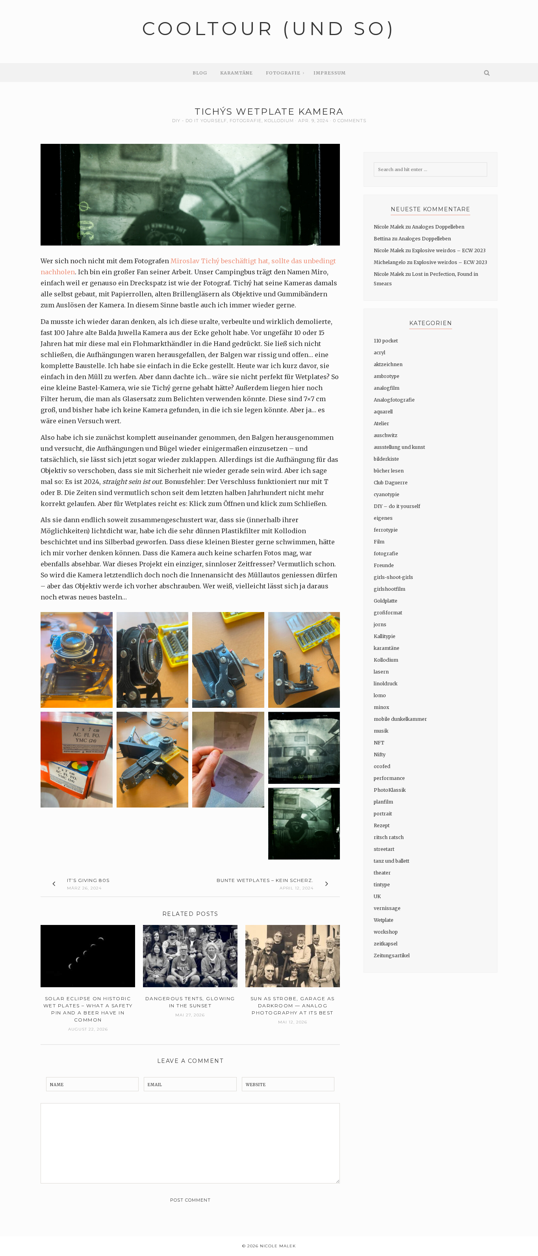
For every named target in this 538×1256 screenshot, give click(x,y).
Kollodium (279, 120)
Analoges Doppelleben (438, 227)
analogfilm (386, 388)
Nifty (380, 754)
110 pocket (386, 341)
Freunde (384, 565)
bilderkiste (386, 459)
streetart (384, 849)
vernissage (387, 908)
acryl (379, 352)
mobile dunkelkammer (400, 719)
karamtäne (386, 648)
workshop (386, 932)
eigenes (383, 518)
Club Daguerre (391, 483)
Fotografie (283, 73)
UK (377, 896)
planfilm (383, 802)
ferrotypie (386, 530)
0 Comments (349, 120)
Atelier (381, 423)
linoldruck (385, 684)
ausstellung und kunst (399, 447)
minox (381, 707)
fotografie (246, 120)
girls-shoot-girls (393, 577)
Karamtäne (236, 73)
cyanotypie (386, 494)
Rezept (382, 825)
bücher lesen (389, 471)
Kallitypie (384, 636)
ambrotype (386, 376)
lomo (380, 695)
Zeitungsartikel (392, 955)
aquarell (383, 412)
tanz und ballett (391, 861)
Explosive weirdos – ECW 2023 (449, 250)
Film (379, 542)
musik (381, 731)
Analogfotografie (394, 400)
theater (382, 873)
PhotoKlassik (390, 790)
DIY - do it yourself (199, 120)
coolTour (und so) (269, 28)
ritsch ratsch (389, 837)
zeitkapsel (385, 944)
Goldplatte (385, 601)
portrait (383, 814)
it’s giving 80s (88, 880)
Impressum (330, 73)
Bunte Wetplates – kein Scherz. (265, 880)
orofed (382, 766)
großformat (388, 613)
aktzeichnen (388, 364)
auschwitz (385, 435)
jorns (380, 624)
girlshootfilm (389, 589)
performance (389, 778)
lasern (381, 672)
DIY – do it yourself (397, 506)
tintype (382, 885)
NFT (379, 743)
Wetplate (383, 920)
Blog (200, 73)
